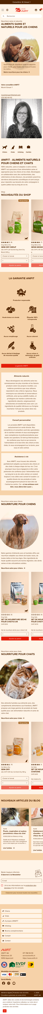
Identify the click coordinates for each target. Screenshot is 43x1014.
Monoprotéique (23, 200)
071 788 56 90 (28, 953)
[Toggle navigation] (2, 9)
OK (5, 1011)
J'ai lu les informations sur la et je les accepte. (20, 886)
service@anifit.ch (29, 955)
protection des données (10, 1007)
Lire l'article (7, 848)
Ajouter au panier (15, 638)
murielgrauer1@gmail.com (10, 95)
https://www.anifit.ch (30, 958)
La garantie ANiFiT (21, 366)
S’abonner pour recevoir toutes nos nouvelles (21, 893)
